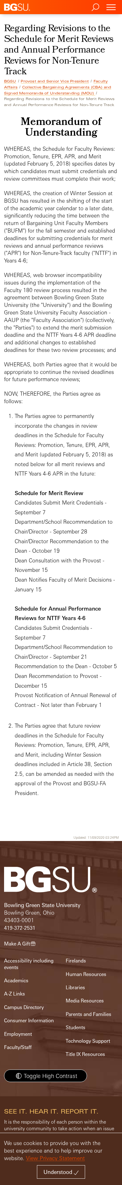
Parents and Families (88, 1014)
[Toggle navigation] (111, 7)
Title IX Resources (85, 1054)
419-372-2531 (19, 928)
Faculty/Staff (18, 1047)
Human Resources (86, 974)
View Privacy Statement (55, 1158)
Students (75, 1027)
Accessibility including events (28, 964)
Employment (18, 1034)
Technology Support (88, 1041)
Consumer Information (29, 1021)
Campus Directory (24, 1007)
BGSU (10, 81)
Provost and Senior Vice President (55, 81)
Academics (16, 981)
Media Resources (85, 1001)
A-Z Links (14, 994)
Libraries (75, 987)
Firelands (76, 961)
